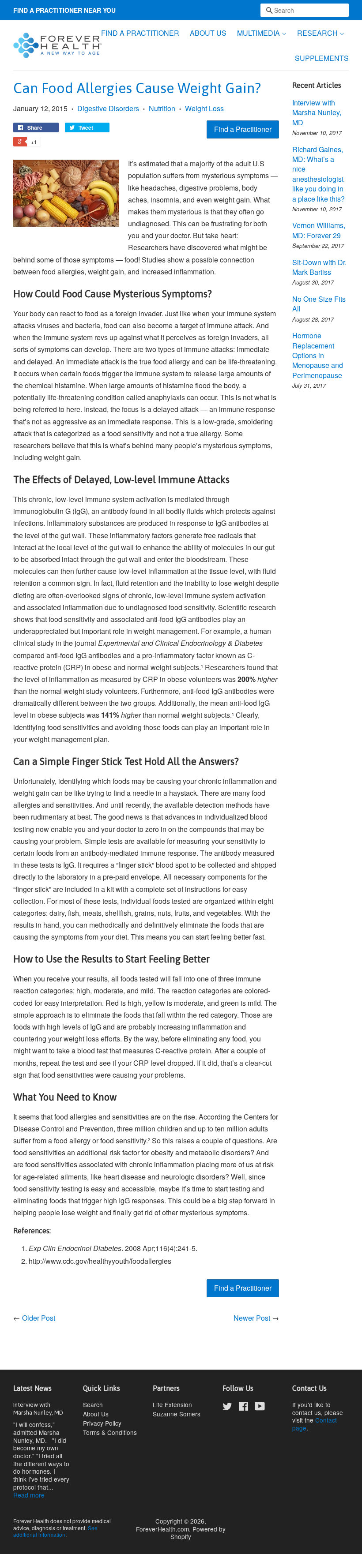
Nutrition (162, 108)
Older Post (38, 1318)
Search (93, 1404)
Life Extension (172, 1404)
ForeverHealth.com (162, 1528)
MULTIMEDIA (259, 33)
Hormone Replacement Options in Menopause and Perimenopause (317, 355)
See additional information (55, 1531)
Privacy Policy (102, 1423)
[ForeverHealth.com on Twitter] (227, 1407)
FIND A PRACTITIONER (140, 33)
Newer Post (252, 1318)
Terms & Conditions (110, 1432)
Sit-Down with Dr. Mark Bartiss (319, 267)
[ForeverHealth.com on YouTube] (260, 1407)
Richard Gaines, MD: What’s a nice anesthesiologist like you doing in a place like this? (318, 174)
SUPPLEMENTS (322, 58)
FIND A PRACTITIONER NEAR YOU (64, 10)
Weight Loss (204, 108)
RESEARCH (318, 33)
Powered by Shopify (198, 1532)
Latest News (32, 1388)
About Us (96, 1413)
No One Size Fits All (319, 304)
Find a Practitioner (243, 129)
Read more (29, 1494)
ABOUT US (208, 33)
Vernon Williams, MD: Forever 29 (318, 230)
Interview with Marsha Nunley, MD (316, 112)
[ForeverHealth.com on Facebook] (243, 1407)
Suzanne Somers (176, 1413)
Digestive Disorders (108, 108)
